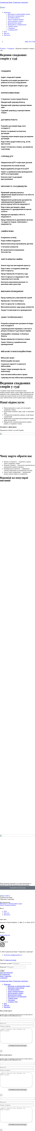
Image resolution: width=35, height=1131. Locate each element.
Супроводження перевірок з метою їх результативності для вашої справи (16, 330)
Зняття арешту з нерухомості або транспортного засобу (15, 278)
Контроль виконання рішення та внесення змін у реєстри (14, 283)
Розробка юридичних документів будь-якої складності (17, 324)
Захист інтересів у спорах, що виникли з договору (17, 148)
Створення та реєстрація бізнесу (14, 99)
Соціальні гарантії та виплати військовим (13, 365)
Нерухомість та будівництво (14, 186)
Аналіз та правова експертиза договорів (13, 132)
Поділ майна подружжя (10, 241)
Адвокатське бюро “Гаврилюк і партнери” (14, 2)
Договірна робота (9, 120)
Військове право (7, 358)
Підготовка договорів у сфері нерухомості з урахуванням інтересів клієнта (16, 209)
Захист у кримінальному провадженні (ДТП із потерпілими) (16, 173)
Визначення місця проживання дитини (17, 244)
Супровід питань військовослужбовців (17, 377)
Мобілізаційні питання (10, 361)
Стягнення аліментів (9, 247)
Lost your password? (6, 972)
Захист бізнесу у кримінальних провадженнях (13, 343)
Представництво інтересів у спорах (15, 339)
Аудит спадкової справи (11, 77)
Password (3, 967)
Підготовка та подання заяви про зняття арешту (15, 269)
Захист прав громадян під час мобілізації (13, 370)
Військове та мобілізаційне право (16, 351)
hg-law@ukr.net (5, 935)
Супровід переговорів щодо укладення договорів (17, 137)
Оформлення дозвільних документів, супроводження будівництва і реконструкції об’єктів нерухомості (16, 202)
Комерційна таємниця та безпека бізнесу (15, 335)
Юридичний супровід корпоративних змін (16, 106)
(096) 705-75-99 (5, 933)
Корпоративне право (10, 93)
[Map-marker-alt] (2, 927)
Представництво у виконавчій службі (16, 298)
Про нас (6, 1005)
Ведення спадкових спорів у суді (14, 86)
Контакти (7, 1007)
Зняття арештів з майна (12, 259)
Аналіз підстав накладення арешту (15, 265)
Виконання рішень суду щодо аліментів (17, 307)
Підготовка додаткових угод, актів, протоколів (16, 143)
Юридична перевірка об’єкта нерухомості (13, 216)
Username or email (6, 963)
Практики (7, 984)
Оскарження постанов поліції (13, 166)
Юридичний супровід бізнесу (13, 102)
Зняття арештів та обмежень (13, 304)
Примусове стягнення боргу (12, 301)
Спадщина (6, 71)
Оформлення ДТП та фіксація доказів (16, 162)
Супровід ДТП (7, 156)
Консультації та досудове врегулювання (11, 178)
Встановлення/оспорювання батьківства (12, 251)
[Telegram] (2, 938)
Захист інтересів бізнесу (12, 317)
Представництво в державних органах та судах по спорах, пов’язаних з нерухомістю (17, 222)
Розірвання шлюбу (8, 237)
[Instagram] (2, 944)
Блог (5, 1003)
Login (2, 970)
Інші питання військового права (14, 374)
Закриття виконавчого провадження (16, 310)
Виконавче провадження (12, 291)
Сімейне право (7, 231)
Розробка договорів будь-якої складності (13, 127)
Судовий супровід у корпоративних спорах (15, 111)
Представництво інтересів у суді (14, 274)
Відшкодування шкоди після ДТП (15, 169)
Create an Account (10, 960)
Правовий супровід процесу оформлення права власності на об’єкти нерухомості (17, 194)
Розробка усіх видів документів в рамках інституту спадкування (14, 81)
